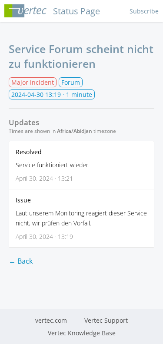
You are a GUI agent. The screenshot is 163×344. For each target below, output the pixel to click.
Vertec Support (106, 320)
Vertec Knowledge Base (82, 333)
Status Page (76, 11)
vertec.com (51, 320)
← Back (21, 261)
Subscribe (144, 11)
